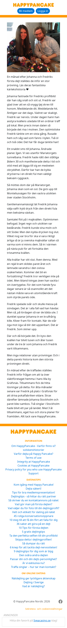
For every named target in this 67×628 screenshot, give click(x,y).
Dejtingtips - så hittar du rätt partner (33, 496)
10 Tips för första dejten (33, 528)
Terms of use (33, 457)
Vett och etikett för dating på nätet (33, 512)
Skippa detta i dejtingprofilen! (33, 539)
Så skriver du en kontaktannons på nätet (33, 500)
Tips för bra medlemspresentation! (33, 492)
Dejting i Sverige (34, 582)
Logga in (43, 11)
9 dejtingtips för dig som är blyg (33, 551)
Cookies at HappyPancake (33, 465)
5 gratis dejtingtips (33, 531)
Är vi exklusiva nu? (33, 563)
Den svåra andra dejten (33, 555)
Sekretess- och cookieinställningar (43, 608)
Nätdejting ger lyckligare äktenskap (33, 578)
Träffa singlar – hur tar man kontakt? (33, 567)
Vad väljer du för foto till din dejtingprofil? (33, 508)
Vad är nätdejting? (33, 586)
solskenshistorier (33, 450)
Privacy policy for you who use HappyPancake (33, 469)
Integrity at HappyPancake (33, 461)
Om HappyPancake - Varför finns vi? (33, 446)
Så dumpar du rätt (33, 543)
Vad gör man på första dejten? (33, 504)
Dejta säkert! (33, 488)
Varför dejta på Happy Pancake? (33, 454)
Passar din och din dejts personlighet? (33, 559)
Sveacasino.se (42, 620)
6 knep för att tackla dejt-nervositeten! (33, 547)
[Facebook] (60, 601)
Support (33, 473)
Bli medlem (26, 11)
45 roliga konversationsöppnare (33, 516)
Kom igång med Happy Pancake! (34, 484)
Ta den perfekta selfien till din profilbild (33, 535)
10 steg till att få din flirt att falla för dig (33, 520)
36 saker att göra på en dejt (33, 524)
